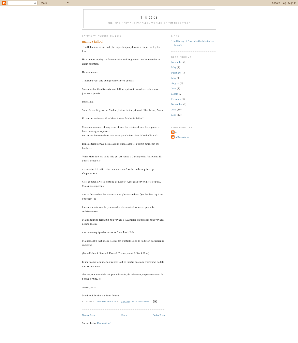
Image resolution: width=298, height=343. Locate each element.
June (173, 88)
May (173, 67)
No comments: (141, 301)
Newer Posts (88, 315)
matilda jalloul (92, 41)
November (177, 62)
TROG (149, 17)
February (176, 72)
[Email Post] (155, 301)
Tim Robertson (180, 137)
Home (124, 315)
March (174, 93)
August (175, 83)
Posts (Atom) (104, 323)
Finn (174, 132)
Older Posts (159, 315)
